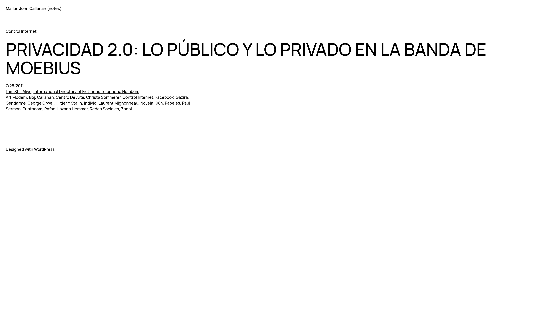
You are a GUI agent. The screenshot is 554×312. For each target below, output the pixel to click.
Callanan (45, 97)
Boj (32, 97)
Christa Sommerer (103, 97)
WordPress (44, 149)
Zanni (126, 109)
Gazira (182, 97)
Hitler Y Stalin (69, 103)
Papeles (172, 103)
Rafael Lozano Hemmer (66, 109)
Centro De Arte (70, 97)
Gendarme (16, 103)
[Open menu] (546, 8)
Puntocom (32, 109)
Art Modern (16, 97)
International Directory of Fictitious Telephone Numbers (86, 91)
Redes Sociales (104, 109)
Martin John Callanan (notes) (34, 8)
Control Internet (137, 97)
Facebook (164, 97)
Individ (90, 103)
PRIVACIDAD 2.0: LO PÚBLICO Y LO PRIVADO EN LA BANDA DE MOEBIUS (246, 58)
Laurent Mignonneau (118, 103)
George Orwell (41, 103)
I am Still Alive (18, 91)
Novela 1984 (151, 103)
